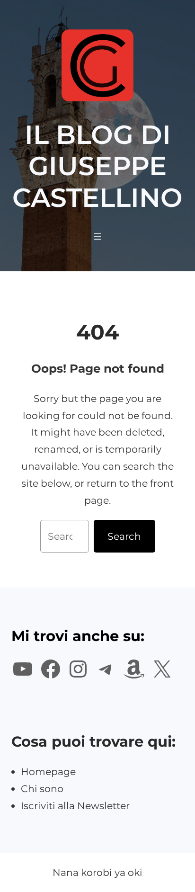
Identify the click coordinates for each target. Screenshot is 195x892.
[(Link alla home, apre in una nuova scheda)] (97, 65)
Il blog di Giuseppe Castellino (97, 166)
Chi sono (42, 788)
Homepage (48, 771)
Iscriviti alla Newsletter (75, 806)
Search (124, 536)
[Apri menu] (97, 236)
